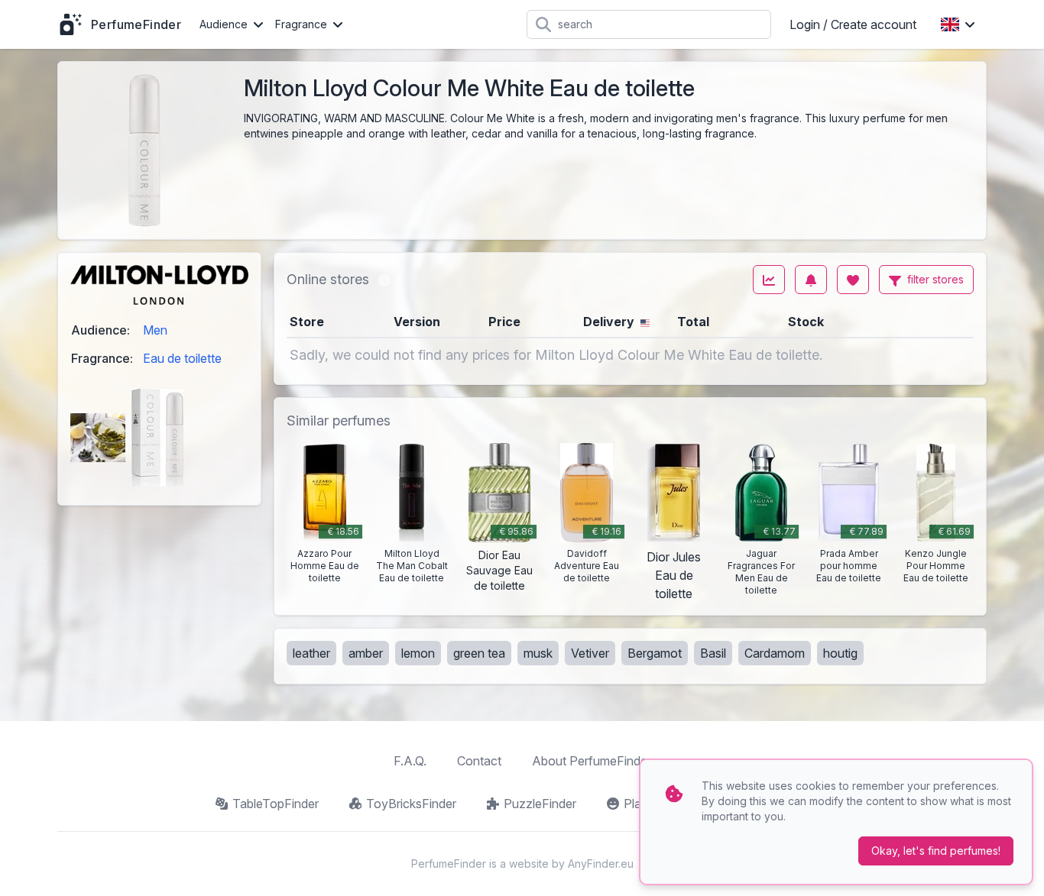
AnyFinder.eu (601, 863)
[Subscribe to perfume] (811, 279)
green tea (479, 653)
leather (311, 653)
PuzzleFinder (540, 803)
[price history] (769, 279)
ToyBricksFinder (411, 803)
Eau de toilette (182, 358)
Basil (713, 653)
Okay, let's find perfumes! (935, 850)
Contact (479, 760)
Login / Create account (852, 24)
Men (155, 330)
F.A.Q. (410, 760)
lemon (418, 653)
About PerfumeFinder (591, 760)
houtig (840, 653)
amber (366, 653)
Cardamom (774, 653)
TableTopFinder (275, 803)
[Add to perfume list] (853, 279)
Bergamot (654, 653)
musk (538, 653)
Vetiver (590, 653)
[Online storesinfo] (384, 279)
